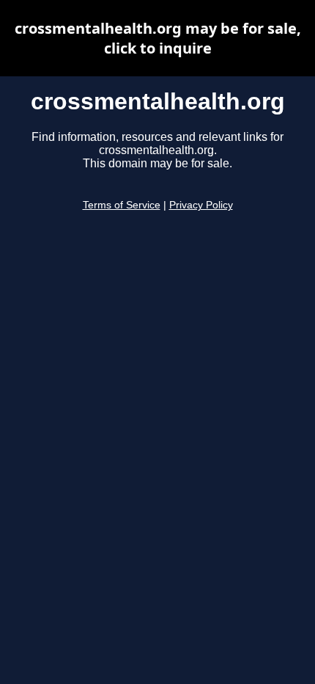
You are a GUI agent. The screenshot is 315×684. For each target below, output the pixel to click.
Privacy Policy (201, 205)
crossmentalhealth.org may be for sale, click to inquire (158, 38)
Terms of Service (121, 205)
